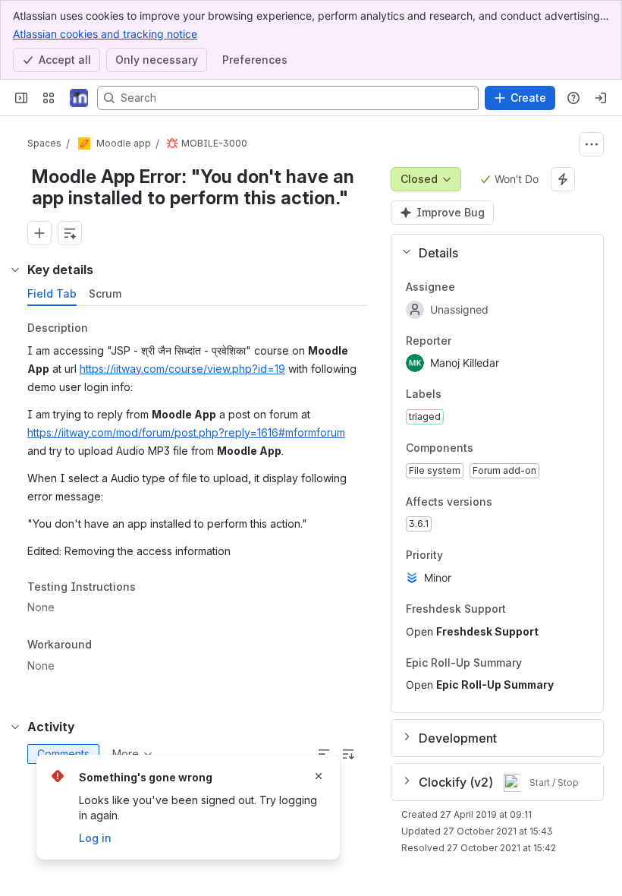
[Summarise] (324, 754)
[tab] (52, 294)
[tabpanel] (198, 501)
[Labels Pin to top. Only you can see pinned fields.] (454, 395)
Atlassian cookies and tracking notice (105, 33)
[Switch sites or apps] (48, 98)
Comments (63, 753)
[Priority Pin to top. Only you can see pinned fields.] (455, 556)
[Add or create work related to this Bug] (39, 233)
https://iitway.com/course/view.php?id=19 (182, 368)
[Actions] (592, 144)
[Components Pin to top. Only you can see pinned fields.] (485, 448)
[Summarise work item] (70, 233)
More (125, 753)
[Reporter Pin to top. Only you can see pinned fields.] (485, 341)
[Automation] (563, 179)
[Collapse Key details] (15, 269)
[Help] (573, 98)
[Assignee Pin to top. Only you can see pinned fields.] (488, 287)
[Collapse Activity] (15, 727)
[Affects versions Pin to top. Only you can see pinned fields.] (504, 502)
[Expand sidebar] (21, 98)
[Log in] (601, 98)
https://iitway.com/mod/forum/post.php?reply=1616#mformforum (186, 432)
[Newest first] (348, 754)
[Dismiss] (318, 776)
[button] (491, 252)
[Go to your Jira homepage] (79, 98)
